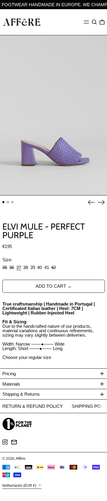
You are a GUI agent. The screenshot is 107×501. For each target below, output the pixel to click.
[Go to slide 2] (8, 202)
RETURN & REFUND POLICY (32, 406)
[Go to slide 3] (12, 202)
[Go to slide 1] (3, 202)
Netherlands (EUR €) (19, 485)
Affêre (20, 459)
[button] (94, 22)
